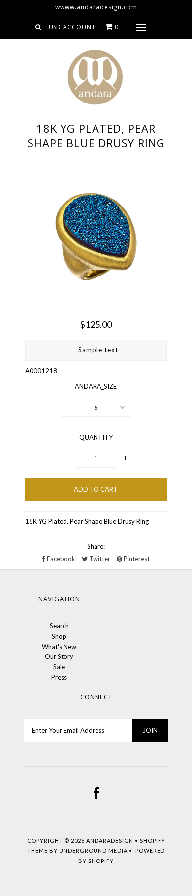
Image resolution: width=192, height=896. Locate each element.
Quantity (96, 437)
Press (59, 677)
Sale (59, 667)
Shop (59, 636)
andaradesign (109, 840)
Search (59, 626)
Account (79, 27)
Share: (96, 546)
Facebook (60, 559)
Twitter (99, 559)
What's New (59, 647)
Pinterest (136, 559)
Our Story (59, 656)
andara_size (96, 386)
